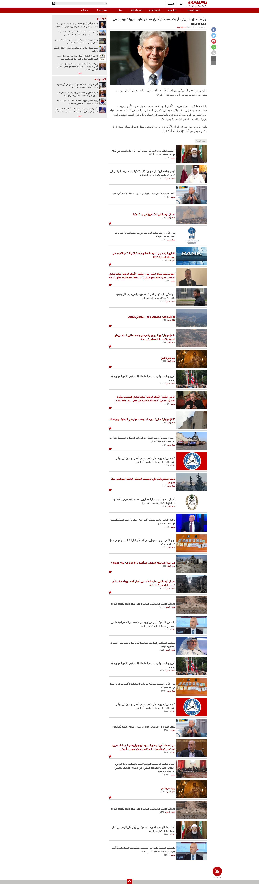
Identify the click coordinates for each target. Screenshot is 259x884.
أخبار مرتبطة (100, 79)
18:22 (167, 280)
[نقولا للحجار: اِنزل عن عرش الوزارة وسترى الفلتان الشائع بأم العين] (191, 195)
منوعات (84, 9)
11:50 (161, 649)
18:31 (164, 217)
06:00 (163, 260)
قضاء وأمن (171, 217)
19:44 (164, 342)
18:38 (167, 403)
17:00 (167, 465)
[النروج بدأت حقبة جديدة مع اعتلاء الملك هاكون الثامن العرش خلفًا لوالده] (191, 379)
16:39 (164, 444)
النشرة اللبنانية (154, 9)
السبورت (170, 3)
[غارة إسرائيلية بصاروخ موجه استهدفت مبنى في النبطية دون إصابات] (191, 420)
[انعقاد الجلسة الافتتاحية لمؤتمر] (191, 769)
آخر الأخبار (101, 18)
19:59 (164, 506)
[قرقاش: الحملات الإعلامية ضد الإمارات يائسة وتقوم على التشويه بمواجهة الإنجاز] (191, 646)
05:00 (163, 565)
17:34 (166, 752)
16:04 (167, 629)
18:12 (161, 606)
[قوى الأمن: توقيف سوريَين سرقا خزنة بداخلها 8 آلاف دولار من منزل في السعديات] (191, 543)
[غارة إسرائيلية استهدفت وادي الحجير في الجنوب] (191, 318)
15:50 (164, 319)
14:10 (164, 547)
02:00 (163, 360)
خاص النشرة (170, 260)
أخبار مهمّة (172, 9)
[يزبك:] (191, 523)
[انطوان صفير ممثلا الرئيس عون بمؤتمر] (191, 277)
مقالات (119, 9)
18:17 (164, 485)
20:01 (164, 239)
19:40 (167, 157)
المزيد (79, 72)
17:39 (164, 422)
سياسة (172, 157)
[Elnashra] (197, 2)
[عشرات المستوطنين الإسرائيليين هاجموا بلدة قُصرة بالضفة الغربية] (191, 605)
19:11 (161, 178)
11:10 (167, 526)
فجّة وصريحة (102, 9)
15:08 (161, 383)
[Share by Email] (213, 41)
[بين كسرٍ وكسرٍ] (191, 359)
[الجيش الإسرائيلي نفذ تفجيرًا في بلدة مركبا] (191, 215)
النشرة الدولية (137, 9)
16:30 (161, 588)
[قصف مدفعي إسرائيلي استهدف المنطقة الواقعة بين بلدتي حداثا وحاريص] (191, 482)
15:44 (161, 301)
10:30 (167, 196)
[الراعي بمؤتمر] (191, 400)
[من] (191, 564)
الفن (181, 3)
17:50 (166, 774)
